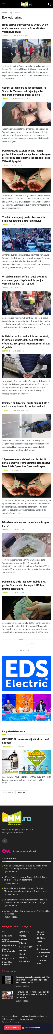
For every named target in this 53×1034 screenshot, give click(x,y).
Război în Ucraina (40, 933)
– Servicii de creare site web (23, 851)
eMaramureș (9, 746)
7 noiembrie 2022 (16, 165)
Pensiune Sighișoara (10, 1022)
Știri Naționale (43, 953)
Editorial (23, 939)
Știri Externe (42, 949)
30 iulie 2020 (15, 529)
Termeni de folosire (10, 1016)
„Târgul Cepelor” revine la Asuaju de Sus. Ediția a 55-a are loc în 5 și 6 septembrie (32, 994)
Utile (38, 964)
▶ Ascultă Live (12, 1028)
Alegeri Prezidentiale (8, 950)
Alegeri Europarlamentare (10, 940)
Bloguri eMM (8, 958)
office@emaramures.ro (12, 832)
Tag (10, 13)
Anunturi (6, 955)
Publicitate (24, 961)
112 (4, 932)
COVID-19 (24, 932)
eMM (6, 36)
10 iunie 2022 (15, 224)
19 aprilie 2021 (15, 287)
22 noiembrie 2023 (17, 98)
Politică (23, 958)
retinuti (17, 13)
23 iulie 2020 (15, 592)
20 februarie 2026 (17, 36)
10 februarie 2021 (17, 410)
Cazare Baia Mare (27, 1019)
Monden (23, 950)
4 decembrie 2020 (16, 470)
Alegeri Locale (9, 945)
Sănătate (40, 938)
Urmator (21, 792)
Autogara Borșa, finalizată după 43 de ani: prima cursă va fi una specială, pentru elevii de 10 (33, 980)
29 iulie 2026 (21, 746)
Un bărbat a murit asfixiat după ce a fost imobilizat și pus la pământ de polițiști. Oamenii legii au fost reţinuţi (24, 280)
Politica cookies (8, 1019)
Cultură (22, 936)
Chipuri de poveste (7, 963)
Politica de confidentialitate (33, 1016)
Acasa (4, 13)
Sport (39, 945)
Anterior (9, 792)
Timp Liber (41, 960)
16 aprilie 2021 (15, 351)
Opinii (22, 954)
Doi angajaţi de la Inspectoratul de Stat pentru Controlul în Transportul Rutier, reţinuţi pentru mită (24, 585)
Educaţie (23, 943)
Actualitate (7, 936)
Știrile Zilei (41, 956)
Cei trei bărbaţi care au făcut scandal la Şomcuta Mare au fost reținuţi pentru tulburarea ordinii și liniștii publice (24, 91)
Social (39, 942)
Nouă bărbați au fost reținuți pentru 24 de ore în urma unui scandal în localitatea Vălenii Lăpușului (25, 28)
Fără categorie (26, 947)
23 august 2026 (12, 872)
